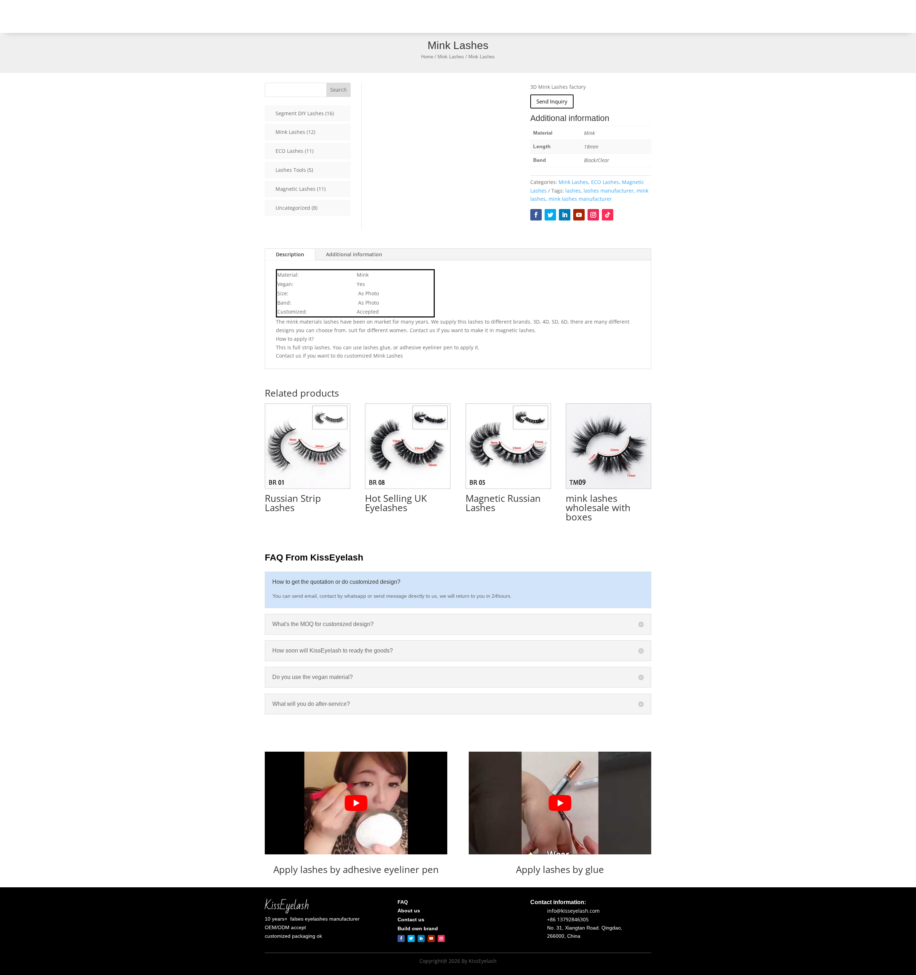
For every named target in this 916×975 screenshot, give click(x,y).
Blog (632, 16)
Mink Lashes (451, 56)
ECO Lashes (605, 182)
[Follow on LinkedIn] (564, 214)
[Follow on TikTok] (607, 214)
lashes (573, 190)
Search (338, 89)
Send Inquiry (551, 101)
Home (430, 16)
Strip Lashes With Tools (471, 16)
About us (577, 16)
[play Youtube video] (356, 803)
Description (290, 254)
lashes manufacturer (609, 190)
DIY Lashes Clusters (536, 16)
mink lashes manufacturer (580, 198)
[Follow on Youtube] (579, 214)
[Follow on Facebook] (536, 214)
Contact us (607, 16)
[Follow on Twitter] (550, 214)
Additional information (354, 254)
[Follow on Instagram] (593, 214)
